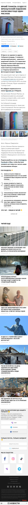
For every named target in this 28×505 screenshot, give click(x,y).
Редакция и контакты (14, 479)
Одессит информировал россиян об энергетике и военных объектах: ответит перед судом (13, 309)
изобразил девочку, (9, 79)
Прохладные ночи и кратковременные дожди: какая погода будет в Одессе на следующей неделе (13, 279)
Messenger (15, 431)
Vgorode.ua (9, 91)
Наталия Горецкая (7, 49)
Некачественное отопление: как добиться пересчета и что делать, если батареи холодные (13, 249)
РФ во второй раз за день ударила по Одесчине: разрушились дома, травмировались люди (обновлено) (10, 369)
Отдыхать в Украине (6, 2)
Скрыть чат (14, 214)
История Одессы (17, 2)
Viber (11, 162)
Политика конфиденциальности (14, 483)
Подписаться (15, 448)
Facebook (4, 162)
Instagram (22, 160)
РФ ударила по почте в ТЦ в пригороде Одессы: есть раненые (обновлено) (13, 400)
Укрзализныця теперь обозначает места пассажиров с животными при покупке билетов (15, 194)
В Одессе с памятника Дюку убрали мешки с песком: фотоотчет (11, 338)
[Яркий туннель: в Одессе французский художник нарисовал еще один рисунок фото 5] (14, 121)
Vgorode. (19, 72)
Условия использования (13, 477)
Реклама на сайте (14, 481)
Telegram (15, 427)
